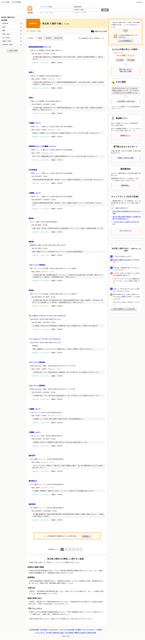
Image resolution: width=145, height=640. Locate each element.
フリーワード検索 (46, 7)
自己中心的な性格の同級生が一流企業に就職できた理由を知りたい (127, 217)
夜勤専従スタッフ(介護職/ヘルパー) (42, 146)
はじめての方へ (53, 629)
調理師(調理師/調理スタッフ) (40, 47)
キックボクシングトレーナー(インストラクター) (47, 316)
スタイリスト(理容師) (37, 265)
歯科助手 (32, 455)
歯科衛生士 (33, 481)
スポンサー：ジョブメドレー (41, 62)
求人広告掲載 (16, 2)
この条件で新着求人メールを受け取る (123, 309)
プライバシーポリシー (89, 629)
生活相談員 (33, 170)
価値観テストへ (125, 135)
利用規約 (99, 629)
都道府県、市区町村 (80, 12)
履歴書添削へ (125, 185)
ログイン (139, 2)
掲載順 (40, 38)
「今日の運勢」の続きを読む (125, 101)
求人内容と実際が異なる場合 (55, 632)
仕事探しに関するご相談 (125, 158)
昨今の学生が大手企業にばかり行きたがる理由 (127, 212)
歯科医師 (32, 504)
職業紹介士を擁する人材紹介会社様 (85, 632)
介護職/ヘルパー (35, 123)
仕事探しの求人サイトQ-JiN (30, 10)
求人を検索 (5, 2)
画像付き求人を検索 (100, 31)
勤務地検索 (77, 7)
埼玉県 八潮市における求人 (122, 260)
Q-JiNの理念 (44, 629)
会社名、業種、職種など (47, 12)
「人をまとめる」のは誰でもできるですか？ (126, 223)
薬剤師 (31, 218)
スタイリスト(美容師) (37, 362)
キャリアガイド (40, 632)
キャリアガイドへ (125, 230)
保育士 (31, 72)
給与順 (48, 38)
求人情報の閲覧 (34, 629)
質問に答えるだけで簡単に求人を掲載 (125, 70)
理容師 (31, 290)
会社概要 (78, 629)
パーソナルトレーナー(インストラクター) (44, 339)
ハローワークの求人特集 (66, 629)
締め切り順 (58, 38)
